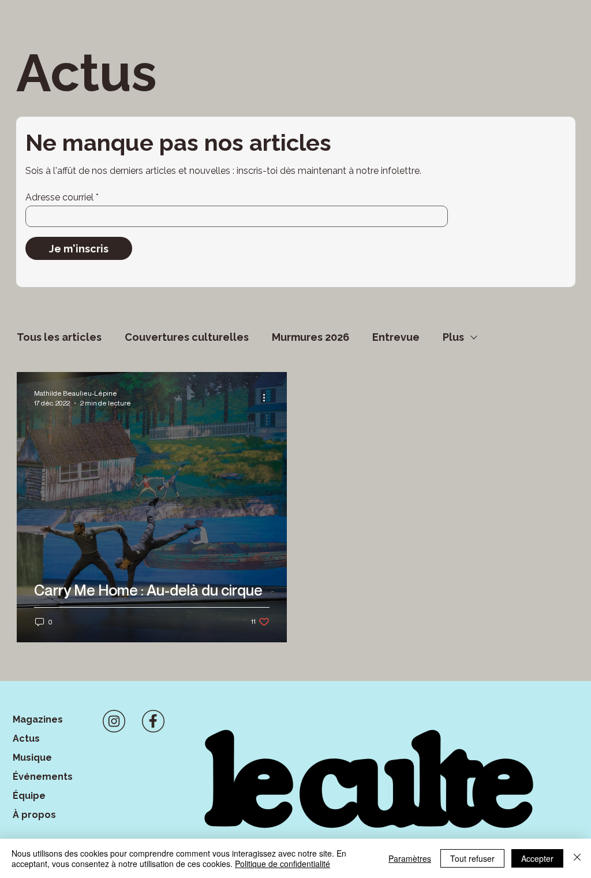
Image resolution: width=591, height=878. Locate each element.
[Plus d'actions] (268, 397)
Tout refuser (472, 858)
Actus (26, 738)
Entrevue (396, 337)
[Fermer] (577, 858)
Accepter (537, 858)
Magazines (38, 719)
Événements (43, 776)
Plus (453, 337)
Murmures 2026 (310, 337)
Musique (32, 757)
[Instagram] (114, 721)
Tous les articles (59, 337)
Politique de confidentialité (282, 863)
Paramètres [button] (409, 858)
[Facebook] (153, 721)
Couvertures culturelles (187, 337)
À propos (34, 814)
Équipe (29, 795)
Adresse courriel (59, 197)
